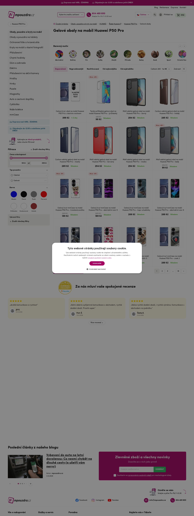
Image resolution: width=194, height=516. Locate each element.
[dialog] (97, 258)
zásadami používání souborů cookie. (100, 258)
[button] (97, 269)
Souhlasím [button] (97, 263)
